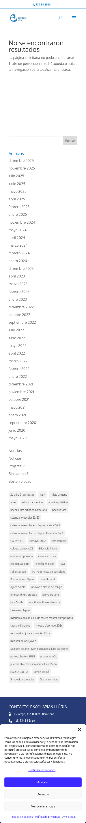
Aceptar (43, 782)
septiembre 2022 (22, 322)
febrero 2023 (19, 291)
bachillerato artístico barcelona (28, 510)
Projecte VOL (19, 466)
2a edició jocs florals (22, 494)
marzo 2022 (18, 361)
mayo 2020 (18, 438)
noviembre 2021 (21, 392)
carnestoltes (58, 540)
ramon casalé (41, 671)
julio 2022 (16, 330)
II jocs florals (17, 587)
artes (13, 502)
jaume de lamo (51, 594)
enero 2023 (18, 299)
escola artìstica (47, 556)
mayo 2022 (17, 345)
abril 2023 (17, 276)
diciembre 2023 (21, 268)
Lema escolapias (20, 610)
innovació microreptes (23, 594)
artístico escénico (32, 502)
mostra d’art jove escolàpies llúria (30, 633)
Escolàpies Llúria (44, 563)
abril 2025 (17, 199)
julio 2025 (16, 176)
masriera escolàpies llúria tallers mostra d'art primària (41, 618)
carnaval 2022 (37, 540)
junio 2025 (17, 184)
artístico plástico (58, 502)
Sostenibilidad (20, 481)
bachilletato (59, 510)
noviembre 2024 (22, 222)
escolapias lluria (19, 563)
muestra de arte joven (23, 641)
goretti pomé (47, 579)
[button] (79, 729)
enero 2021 (17, 415)
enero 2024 (18, 261)
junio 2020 (17, 430)
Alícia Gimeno (59, 494)
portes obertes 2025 (22, 656)
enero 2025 (18, 214)
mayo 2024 (17, 230)
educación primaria (21, 556)
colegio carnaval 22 (21, 548)
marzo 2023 (18, 284)
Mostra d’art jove (20, 625)
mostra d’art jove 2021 (49, 625)
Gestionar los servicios (42, 770)
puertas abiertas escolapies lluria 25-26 (33, 664)
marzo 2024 (18, 245)
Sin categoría (19, 474)
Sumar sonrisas (49, 679)
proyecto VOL (48, 656)
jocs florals (16, 602)
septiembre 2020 (22, 422)
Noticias (15, 451)
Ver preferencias (43, 806)
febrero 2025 (19, 207)
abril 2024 (17, 237)
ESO (62, 563)
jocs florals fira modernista (44, 602)
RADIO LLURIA (19, 671)
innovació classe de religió (46, 587)
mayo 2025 (17, 191)
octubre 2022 (19, 315)
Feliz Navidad (18, 571)
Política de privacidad (47, 816)
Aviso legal (68, 816)
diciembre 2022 (21, 307)
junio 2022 (17, 338)
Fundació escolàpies (22, 579)
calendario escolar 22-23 (24, 517)
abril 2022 (17, 353)
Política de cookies (22, 816)
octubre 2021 (19, 399)
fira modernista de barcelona (48, 571)
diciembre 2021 (21, 384)
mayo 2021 (17, 407)
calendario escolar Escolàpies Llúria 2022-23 (36, 533)
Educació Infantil (48, 548)
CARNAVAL (17, 540)
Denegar (43, 794)
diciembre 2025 (21, 160)
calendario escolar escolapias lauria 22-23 (35, 525)
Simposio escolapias (22, 679)
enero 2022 (18, 376)
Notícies (15, 458)
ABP (42, 494)
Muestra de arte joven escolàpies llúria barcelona (39, 648)
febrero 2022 (19, 368)
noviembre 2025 (22, 168)
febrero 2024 (19, 253)
